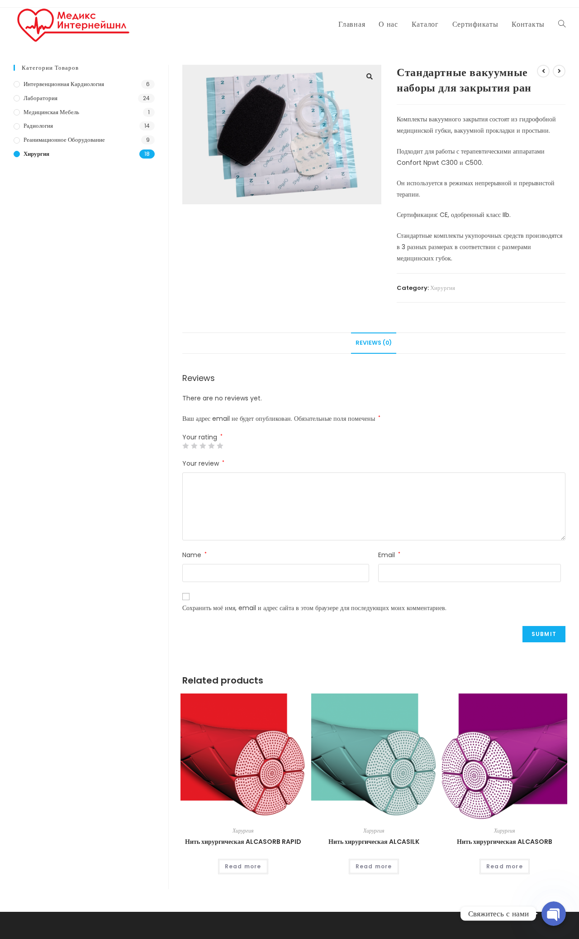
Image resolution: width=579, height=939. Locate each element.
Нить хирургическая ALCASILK (373, 841)
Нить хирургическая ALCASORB (504, 841)
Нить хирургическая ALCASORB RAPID (243, 841)
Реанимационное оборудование (64, 139)
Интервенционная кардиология (64, 84)
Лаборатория (40, 98)
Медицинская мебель (51, 112)
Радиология (38, 125)
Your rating (202, 437)
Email (389, 554)
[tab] (373, 343)
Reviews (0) (374, 343)
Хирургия (442, 288)
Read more (243, 866)
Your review (203, 463)
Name (194, 554)
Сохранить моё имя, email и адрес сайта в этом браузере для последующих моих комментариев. (314, 607)
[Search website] (561, 24)
